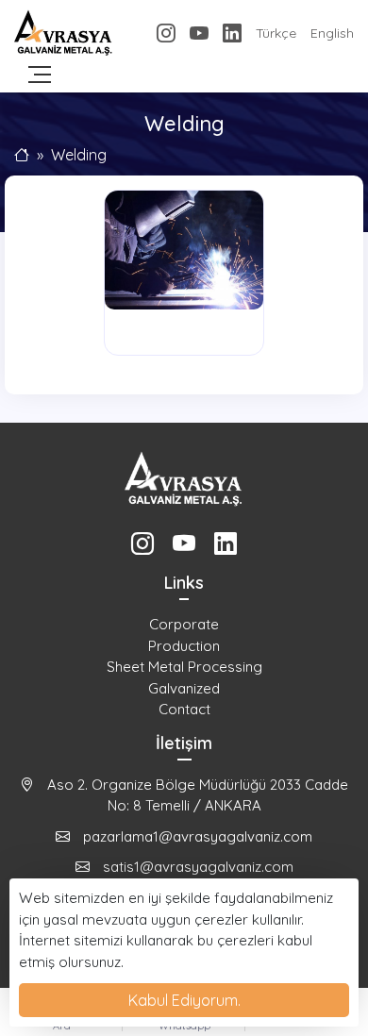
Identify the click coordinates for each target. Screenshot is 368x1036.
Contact (184, 709)
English (332, 33)
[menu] (39, 74)
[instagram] (166, 32)
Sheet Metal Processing (184, 667)
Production (184, 646)
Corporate (184, 624)
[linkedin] (232, 32)
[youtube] (199, 32)
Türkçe (276, 33)
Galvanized (184, 688)
